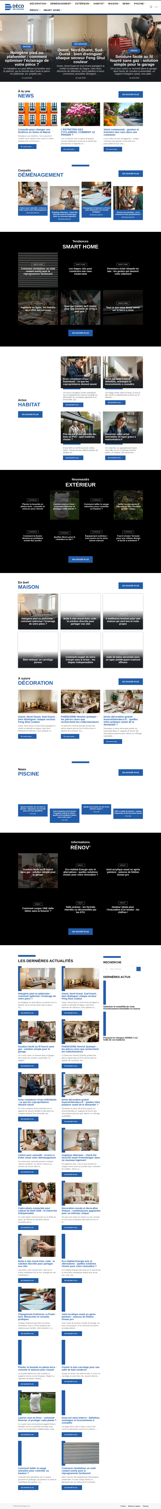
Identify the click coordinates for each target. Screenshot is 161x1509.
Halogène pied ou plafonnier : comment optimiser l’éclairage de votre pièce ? (27, 58)
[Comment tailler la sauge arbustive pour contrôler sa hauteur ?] (38, 1453)
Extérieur (33, 500)
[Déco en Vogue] (14, 6)
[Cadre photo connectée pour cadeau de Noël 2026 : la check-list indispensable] (38, 1193)
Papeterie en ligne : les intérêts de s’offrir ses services (38, 308)
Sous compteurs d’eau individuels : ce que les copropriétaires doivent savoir (80, 381)
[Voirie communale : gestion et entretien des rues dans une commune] (123, 114)
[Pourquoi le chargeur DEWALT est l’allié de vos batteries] (123, 1024)
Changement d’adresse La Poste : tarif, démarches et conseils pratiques (96, 210)
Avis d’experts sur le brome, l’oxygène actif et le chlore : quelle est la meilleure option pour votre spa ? (64, 814)
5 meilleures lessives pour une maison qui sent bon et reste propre (123, 621)
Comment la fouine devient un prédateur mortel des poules (32, 538)
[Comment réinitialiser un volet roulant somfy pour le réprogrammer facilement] (81, 1453)
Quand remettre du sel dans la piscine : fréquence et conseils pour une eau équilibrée (33, 809)
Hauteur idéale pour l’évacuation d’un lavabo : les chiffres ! (123, 910)
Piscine (33, 814)
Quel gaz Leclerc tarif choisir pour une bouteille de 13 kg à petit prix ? (80, 309)
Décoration (80, 44)
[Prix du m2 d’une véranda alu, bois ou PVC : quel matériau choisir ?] (81, 427)
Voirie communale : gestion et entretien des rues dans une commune (121, 132)
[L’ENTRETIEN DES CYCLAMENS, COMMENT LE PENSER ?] (80, 114)
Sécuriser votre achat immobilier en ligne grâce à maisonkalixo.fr (120, 437)
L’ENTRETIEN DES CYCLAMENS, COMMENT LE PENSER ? (78, 132)
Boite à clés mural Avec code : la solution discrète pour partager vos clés (80, 621)
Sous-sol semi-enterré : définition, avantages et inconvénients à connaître (119, 381)
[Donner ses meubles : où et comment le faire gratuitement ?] (128, 198)
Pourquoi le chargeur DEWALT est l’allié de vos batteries (120, 1039)
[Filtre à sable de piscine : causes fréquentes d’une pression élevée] (128, 797)
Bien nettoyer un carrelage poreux (38, 661)
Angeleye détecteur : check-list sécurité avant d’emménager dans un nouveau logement (64, 214)
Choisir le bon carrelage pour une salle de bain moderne (80, 1368)
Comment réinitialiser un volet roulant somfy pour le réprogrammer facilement (38, 271)
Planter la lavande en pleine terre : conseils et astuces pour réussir (33, 506)
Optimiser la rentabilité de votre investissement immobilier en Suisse (121, 1007)
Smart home (38, 264)
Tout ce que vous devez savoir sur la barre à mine (123, 308)
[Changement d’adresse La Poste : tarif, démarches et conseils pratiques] (96, 193)
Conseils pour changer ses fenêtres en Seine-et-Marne (34, 131)
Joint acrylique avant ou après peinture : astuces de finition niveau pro (123, 872)
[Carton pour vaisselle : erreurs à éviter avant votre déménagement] (33, 193)
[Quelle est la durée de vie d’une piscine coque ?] (96, 792)
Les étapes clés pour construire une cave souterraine (80, 271)
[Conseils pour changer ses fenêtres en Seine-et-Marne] (37, 114)
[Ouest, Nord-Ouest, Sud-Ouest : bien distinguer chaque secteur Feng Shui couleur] (37, 701)
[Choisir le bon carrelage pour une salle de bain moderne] (81, 1352)
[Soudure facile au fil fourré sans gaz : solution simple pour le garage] (38, 1031)
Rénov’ (134, 51)
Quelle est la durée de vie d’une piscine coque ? (96, 808)
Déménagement (32, 213)
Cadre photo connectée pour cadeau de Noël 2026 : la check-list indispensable (37, 1211)
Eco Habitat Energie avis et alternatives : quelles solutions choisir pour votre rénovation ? (80, 872)
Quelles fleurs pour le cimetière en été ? (64, 538)
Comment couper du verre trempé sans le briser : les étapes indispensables (80, 660)
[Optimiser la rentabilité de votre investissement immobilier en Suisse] (123, 992)
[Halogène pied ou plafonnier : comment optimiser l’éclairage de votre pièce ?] (38, 978)
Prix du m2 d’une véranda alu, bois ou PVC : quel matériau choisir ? (80, 437)
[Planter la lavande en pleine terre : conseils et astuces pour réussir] (38, 1352)
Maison (27, 47)
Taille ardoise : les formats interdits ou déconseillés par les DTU (80, 910)
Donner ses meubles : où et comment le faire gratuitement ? (128, 213)
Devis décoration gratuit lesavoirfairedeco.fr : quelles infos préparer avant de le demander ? (121, 720)
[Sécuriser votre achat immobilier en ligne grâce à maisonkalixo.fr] (123, 427)
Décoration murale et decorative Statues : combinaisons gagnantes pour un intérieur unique (81, 1211)
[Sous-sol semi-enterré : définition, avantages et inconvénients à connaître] (123, 372)
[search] (151, 7)
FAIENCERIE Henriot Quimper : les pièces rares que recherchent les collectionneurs (80, 719)
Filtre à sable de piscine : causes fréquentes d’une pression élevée (128, 812)
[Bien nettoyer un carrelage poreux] (38, 650)
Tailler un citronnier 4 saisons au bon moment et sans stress (128, 506)
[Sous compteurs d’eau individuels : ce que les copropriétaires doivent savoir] (81, 372)
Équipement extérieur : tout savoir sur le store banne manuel (96, 538)
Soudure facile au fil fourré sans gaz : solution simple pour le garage (134, 60)
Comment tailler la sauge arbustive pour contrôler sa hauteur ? (96, 506)
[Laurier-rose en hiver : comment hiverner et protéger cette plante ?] (38, 1402)
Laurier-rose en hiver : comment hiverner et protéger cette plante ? (64, 506)
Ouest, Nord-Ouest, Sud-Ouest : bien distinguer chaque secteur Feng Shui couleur (80, 56)
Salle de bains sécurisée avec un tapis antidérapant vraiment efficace (123, 660)
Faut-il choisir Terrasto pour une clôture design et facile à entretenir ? (128, 538)
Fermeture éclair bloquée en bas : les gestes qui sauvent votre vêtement (123, 271)
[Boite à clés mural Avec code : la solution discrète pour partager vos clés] (38, 1246)
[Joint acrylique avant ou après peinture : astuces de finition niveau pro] (81, 1299)
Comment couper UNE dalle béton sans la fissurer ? (38, 909)
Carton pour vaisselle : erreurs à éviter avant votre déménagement (33, 209)
